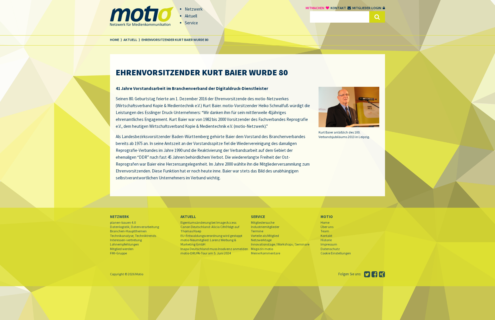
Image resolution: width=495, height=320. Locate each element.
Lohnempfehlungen (124, 244)
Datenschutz (330, 249)
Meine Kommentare (265, 253)
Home (325, 222)
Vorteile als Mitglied (265, 235)
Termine (257, 231)
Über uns (327, 227)
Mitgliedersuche (262, 222)
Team (325, 231)
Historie (326, 240)
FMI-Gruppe (118, 253)
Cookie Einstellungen (336, 253)
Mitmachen (315, 8)
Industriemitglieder (265, 227)
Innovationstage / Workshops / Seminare (280, 244)
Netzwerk (119, 216)
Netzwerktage (261, 240)
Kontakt (338, 8)
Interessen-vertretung (126, 240)
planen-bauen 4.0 (123, 222)
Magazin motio (262, 249)
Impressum (329, 244)
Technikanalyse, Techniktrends (133, 235)
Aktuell (188, 216)
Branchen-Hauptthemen (128, 231)
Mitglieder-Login (366, 8)
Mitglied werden (121, 249)
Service (258, 216)
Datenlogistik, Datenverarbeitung (134, 227)
